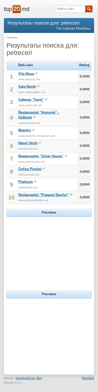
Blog (39, 378)
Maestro (24, 130)
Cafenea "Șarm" (31, 100)
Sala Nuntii (27, 86)
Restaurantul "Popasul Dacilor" (43, 195)
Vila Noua (26, 74)
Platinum (25, 182)
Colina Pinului (30, 169)
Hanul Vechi (28, 143)
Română (88, 378)
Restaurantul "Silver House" (41, 156)
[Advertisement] (49, 251)
